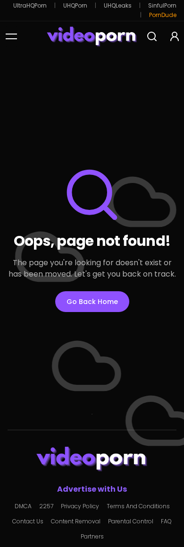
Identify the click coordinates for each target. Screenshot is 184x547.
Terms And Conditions (138, 506)
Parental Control (130, 521)
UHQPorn (75, 5)
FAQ (166, 521)
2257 (46, 506)
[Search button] (151, 36)
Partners (92, 536)
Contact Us (27, 521)
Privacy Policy (80, 506)
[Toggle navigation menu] (11, 36)
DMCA (23, 506)
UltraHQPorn (30, 5)
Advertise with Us (92, 489)
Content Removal (75, 521)
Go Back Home (92, 301)
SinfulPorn (162, 5)
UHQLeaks (118, 5)
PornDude (162, 15)
